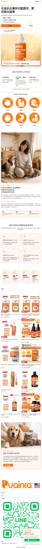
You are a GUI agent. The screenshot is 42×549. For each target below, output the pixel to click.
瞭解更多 (31, 25)
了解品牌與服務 (8, 465)
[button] (2, 1)
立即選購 (10, 25)
